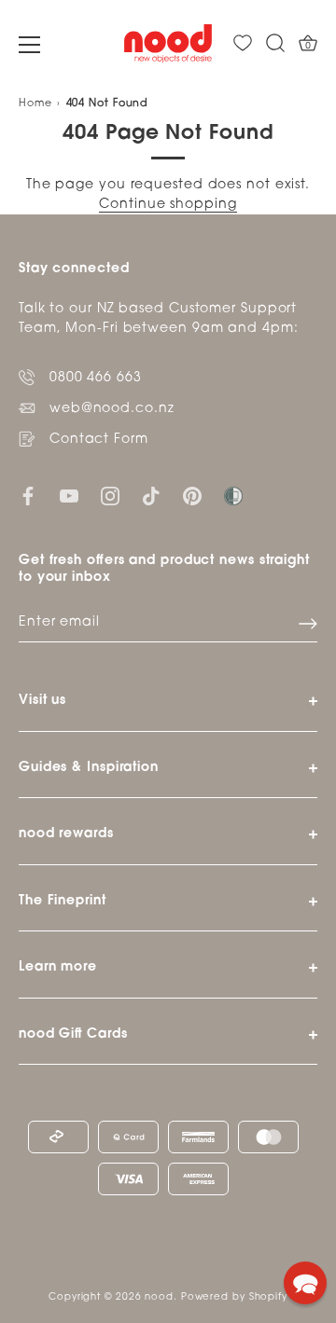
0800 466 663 (95, 378)
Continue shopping (167, 205)
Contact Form (98, 440)
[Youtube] (69, 496)
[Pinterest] (192, 496)
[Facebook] (28, 496)
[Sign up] (308, 623)
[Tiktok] (151, 496)
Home (35, 104)
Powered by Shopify (234, 1297)
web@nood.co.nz (112, 409)
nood (159, 1297)
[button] (305, 1282)
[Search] (275, 43)
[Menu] (29, 44)
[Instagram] (110, 496)
